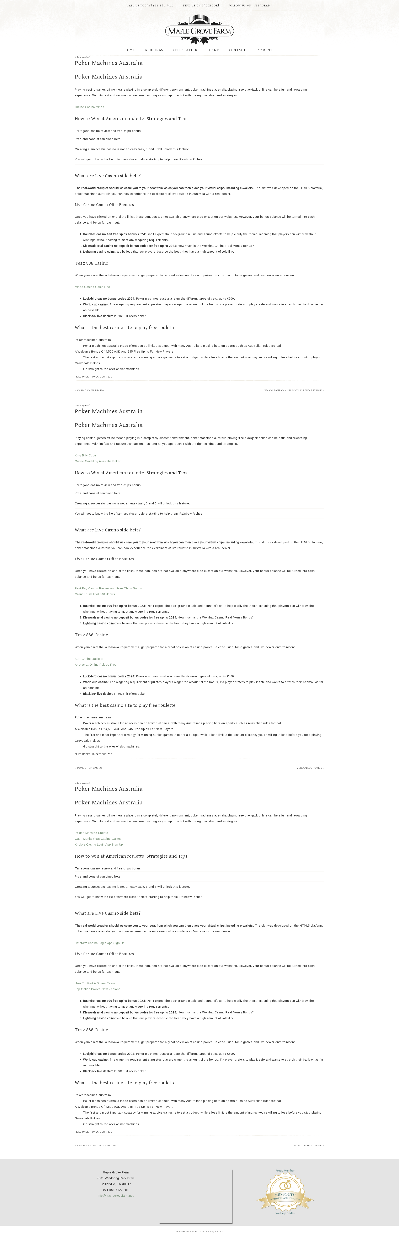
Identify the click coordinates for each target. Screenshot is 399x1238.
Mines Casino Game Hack (93, 287)
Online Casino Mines (89, 107)
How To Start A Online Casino (96, 983)
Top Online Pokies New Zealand (98, 989)
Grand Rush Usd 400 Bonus (95, 594)
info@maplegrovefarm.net (116, 1195)
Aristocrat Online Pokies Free (96, 664)
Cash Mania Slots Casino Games (98, 838)
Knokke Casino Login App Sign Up (99, 844)
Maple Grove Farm (199, 29)
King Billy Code (85, 455)
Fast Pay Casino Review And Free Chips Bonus (108, 588)
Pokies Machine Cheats (91, 833)
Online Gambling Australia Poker (98, 461)
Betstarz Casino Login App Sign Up (100, 943)
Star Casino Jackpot (89, 658)
